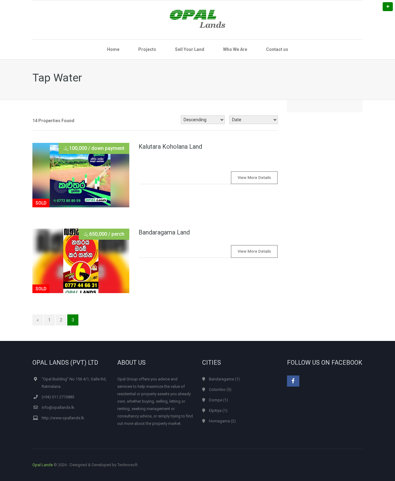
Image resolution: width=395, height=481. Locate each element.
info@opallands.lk (58, 407)
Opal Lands (42, 464)
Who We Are (235, 49)
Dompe (215, 400)
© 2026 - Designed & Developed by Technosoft (85, 464)
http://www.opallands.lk (63, 418)
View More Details (254, 177)
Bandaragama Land (164, 232)
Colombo (217, 389)
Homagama (219, 421)
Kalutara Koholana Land (170, 146)
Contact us (277, 49)
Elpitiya (215, 410)
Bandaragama (221, 379)
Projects (147, 49)
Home (113, 49)
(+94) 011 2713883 (58, 397)
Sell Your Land (189, 49)
